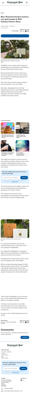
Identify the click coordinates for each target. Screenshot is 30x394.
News (2, 13)
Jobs (2, 356)
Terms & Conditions (6, 352)
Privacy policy (4, 355)
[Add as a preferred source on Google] (15, 31)
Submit (24, 177)
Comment (25, 337)
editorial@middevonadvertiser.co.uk (13, 391)
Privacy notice (15, 181)
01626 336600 (9, 388)
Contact (3, 353)
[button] (3, 2)
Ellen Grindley (5, 26)
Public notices (4, 358)
